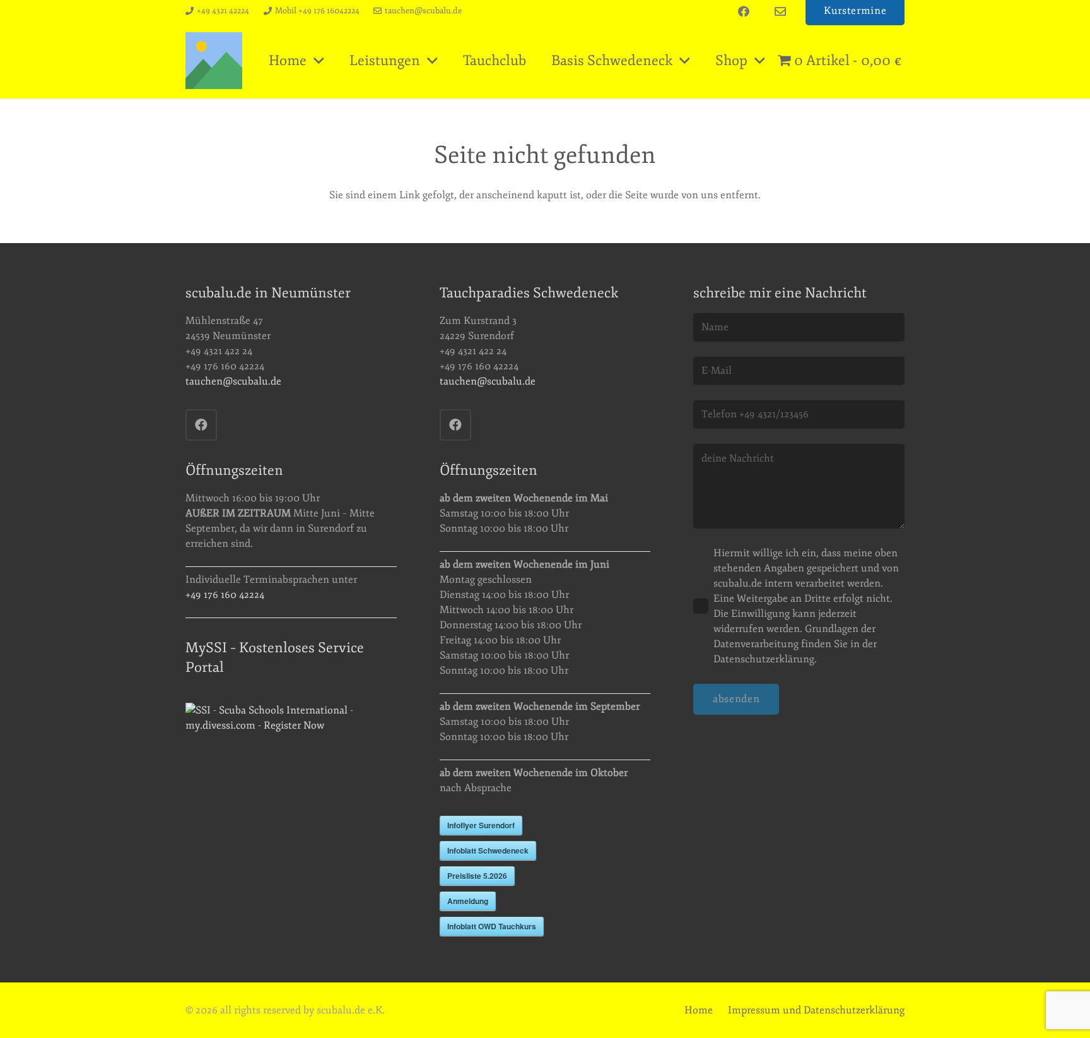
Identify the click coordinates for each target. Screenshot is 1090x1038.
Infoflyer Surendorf (481, 825)
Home (698, 1010)
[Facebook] (743, 11)
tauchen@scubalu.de (233, 381)
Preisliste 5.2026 (477, 875)
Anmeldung (467, 901)
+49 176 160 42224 (224, 594)
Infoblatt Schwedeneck (488, 850)
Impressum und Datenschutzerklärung (816, 1010)
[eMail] (780, 11)
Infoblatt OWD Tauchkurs (491, 926)
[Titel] (213, 60)
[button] (319, 60)
